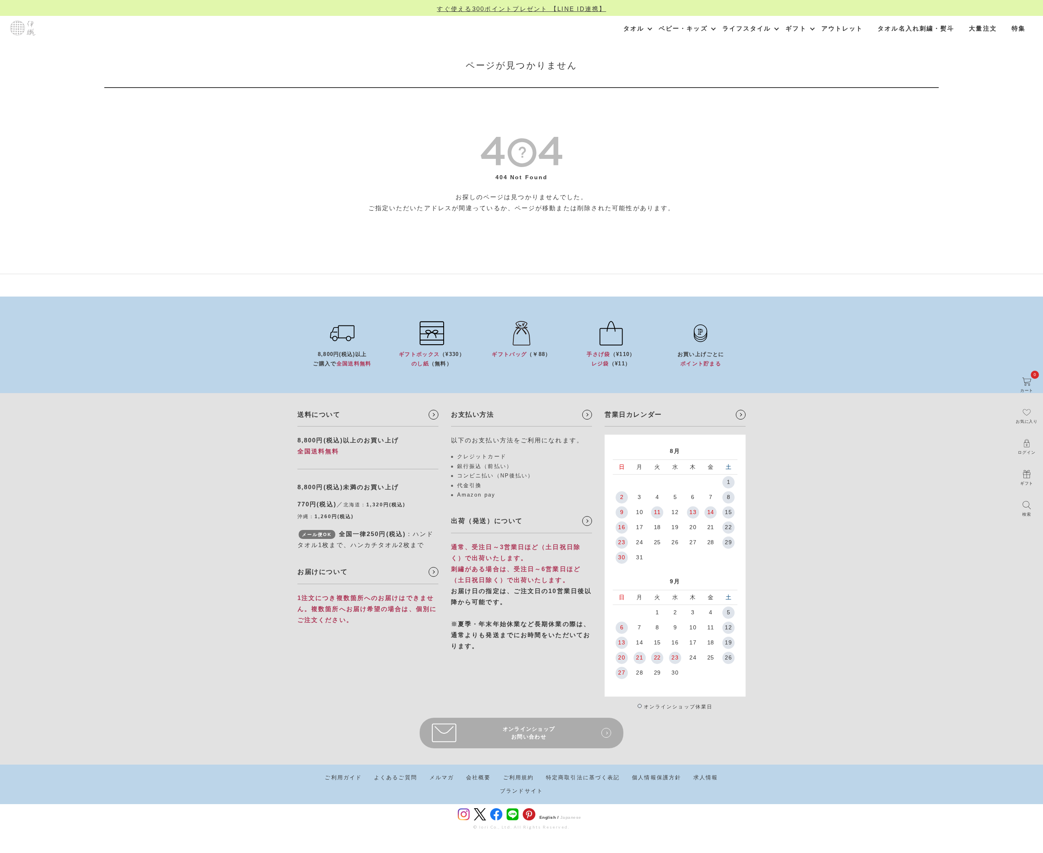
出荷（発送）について (487, 520)
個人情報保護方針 (656, 777)
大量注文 (983, 28)
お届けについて (322, 571)
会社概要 (478, 777)
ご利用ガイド (343, 777)
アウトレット (842, 28)
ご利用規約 (518, 777)
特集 (1018, 28)
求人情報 (705, 777)
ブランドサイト (521, 791)
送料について (319, 414)
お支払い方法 (472, 414)
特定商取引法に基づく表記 (583, 777)
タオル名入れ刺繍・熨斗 (916, 28)
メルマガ (441, 777)
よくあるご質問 (395, 777)
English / (549, 817)
